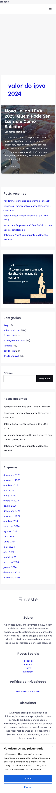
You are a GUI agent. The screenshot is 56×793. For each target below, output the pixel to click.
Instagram (28, 671)
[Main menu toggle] (50, 8)
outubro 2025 (10, 485)
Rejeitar (28, 787)
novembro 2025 (11, 480)
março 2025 (9, 495)
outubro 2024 (10, 521)
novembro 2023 (11, 577)
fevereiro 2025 (11, 500)
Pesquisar (8, 373)
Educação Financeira (14, 340)
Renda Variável (11, 356)
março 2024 (9, 557)
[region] (28, 768)
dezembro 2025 (11, 475)
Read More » (11, 166)
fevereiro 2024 (11, 562)
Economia (10, 131)
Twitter (28, 668)
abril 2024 (8, 552)
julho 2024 (8, 536)
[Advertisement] (28, 43)
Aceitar (28, 778)
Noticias (20, 131)
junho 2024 (9, 541)
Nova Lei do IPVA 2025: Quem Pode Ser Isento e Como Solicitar (27, 118)
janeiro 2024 (10, 567)
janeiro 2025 (10, 505)
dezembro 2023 (11, 572)
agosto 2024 (10, 531)
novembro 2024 (11, 516)
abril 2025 (8, 490)
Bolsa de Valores (12, 330)
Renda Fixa (9, 350)
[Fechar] (53, 746)
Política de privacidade (28, 691)
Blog (5, 325)
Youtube (28, 664)
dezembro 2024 (11, 511)
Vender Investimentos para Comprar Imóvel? (26, 200)
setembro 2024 (11, 526)
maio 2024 (9, 546)
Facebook (28, 660)
